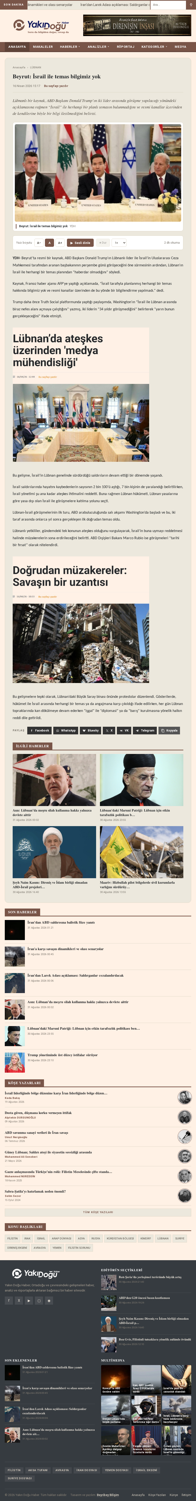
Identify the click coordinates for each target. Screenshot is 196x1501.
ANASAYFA (17, 46)
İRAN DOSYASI (86, 1470)
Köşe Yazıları (157, 1495)
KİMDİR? (146, 1238)
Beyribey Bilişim (108, 1495)
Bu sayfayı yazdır (56, 86)
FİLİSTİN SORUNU (79, 1247)
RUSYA (96, 1238)
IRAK (27, 1238)
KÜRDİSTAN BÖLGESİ (120, 1238)
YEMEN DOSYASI (117, 1470)
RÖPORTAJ (125, 46)
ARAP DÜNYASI (61, 1238)
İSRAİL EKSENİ (146, 1470)
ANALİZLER (99, 46)
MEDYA (180, 46)
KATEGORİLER (155, 46)
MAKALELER (43, 46)
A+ (60, 243)
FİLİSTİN (12, 1238)
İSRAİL (41, 1238)
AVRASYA (40, 1247)
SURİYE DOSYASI (20, 1478)
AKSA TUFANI (38, 1470)
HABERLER (70, 46)
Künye (174, 1495)
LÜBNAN (35, 67)
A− (39, 243)
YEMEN (57, 1247)
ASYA (81, 1238)
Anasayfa (19, 67)
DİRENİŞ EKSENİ (17, 1247)
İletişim (186, 1495)
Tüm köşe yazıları (98, 1212)
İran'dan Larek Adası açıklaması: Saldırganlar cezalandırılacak (116, 5)
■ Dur (103, 242)
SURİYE (179, 1238)
